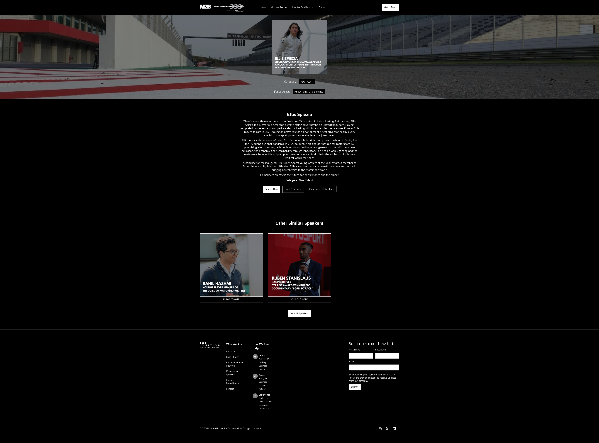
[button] (279, 7)
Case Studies (232, 357)
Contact (323, 7)
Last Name (380, 349)
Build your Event (293, 189)
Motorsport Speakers (232, 373)
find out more (231, 299)
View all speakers (299, 313)
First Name (354, 349)
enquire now (271, 189)
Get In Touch (390, 7)
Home (263, 7)
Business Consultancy (232, 382)
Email (351, 361)
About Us (231, 351)
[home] (222, 7)
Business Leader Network (234, 364)
